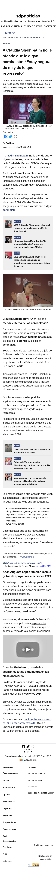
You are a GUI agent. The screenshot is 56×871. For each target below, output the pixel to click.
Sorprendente (9, 822)
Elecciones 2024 (10, 37)
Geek (5, 836)
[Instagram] (32, 746)
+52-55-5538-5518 (36, 774)
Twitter (6, 854)
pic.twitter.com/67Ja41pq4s (30, 563)
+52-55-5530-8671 (36, 781)
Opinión (45, 21)
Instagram (7, 861)
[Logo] (28, 16)
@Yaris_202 (11, 563)
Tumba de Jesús (33, 26)
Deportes (7, 808)
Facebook (7, 847)
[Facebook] (5, 136)
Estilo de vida (9, 801)
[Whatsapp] (15, 136)
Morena (6, 43)
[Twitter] (10, 136)
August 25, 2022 (43, 566)
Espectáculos (9, 829)
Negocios (7, 815)
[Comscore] (28, 760)
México (23, 21)
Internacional (34, 21)
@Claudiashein (27, 557)
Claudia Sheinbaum (31, 37)
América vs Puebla (11, 26)
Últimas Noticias (10, 21)
